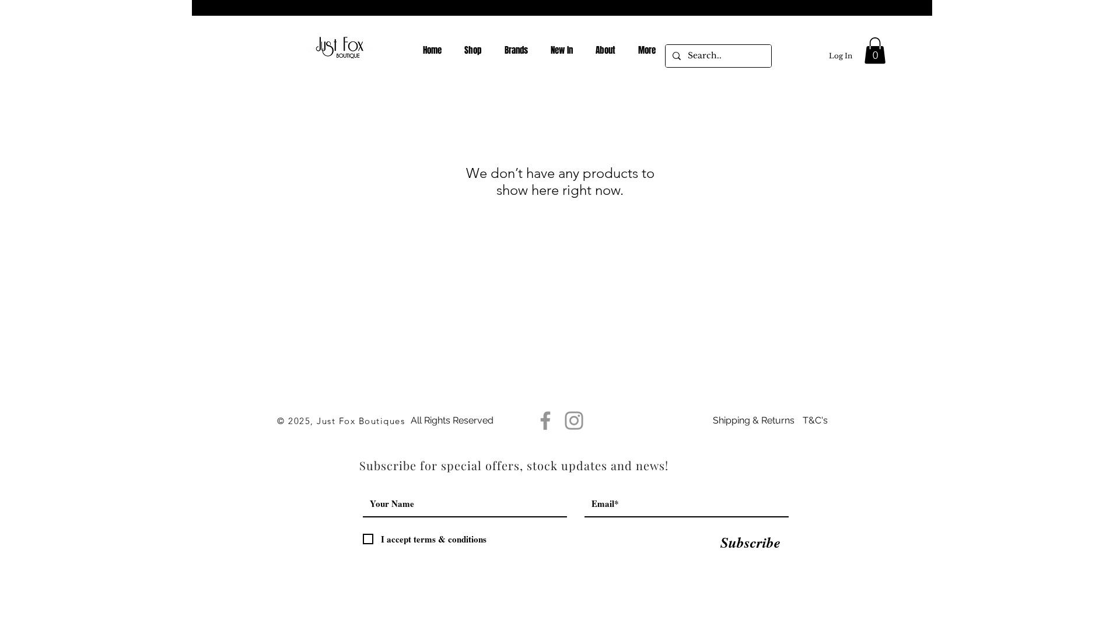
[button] (875, 50)
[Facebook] (545, 420)
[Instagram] (574, 420)
